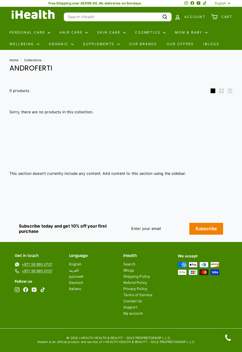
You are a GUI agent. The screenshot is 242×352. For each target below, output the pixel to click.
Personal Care (28, 32)
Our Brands (143, 44)
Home (14, 60)
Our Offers (180, 44)
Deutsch (76, 282)
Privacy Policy (135, 288)
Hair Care (72, 32)
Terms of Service (138, 295)
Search (129, 264)
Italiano (75, 288)
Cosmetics (148, 32)
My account (133, 313)
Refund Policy (135, 282)
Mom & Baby (189, 32)
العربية (74, 270)
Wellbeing (22, 44)
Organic (59, 44)
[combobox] (118, 17)
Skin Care (109, 32)
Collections (32, 60)
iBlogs (211, 44)
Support (130, 307)
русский (76, 276)
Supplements (99, 44)
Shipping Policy (136, 276)
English (75, 264)
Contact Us (132, 301)
